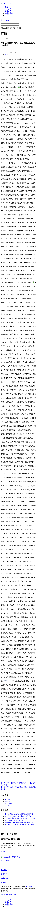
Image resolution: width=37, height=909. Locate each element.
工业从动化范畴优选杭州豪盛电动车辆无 (19, 814)
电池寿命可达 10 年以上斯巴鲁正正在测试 (19, 824)
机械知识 (4, 874)
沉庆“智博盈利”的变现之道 (14, 820)
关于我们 (4, 870)
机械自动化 (5, 878)
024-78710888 (5, 21)
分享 (6, 54)
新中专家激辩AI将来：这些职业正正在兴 (19, 816)
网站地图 (29, 886)
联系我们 (4, 851)
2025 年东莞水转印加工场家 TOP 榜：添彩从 (20, 818)
